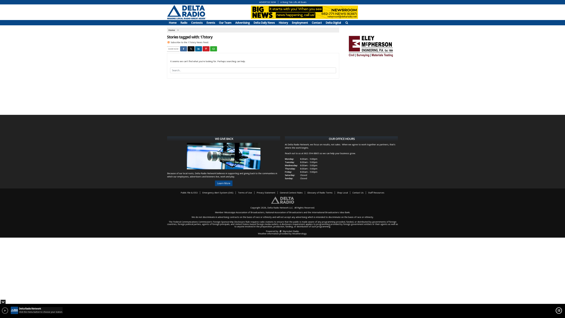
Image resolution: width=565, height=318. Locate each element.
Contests (197, 23)
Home (173, 23)
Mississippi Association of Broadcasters (244, 212)
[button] (347, 23)
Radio (183, 23)
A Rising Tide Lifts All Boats (293, 2)
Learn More (223, 183)
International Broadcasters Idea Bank (331, 212)
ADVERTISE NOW (267, 2)
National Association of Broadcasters (284, 212)
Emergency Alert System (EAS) (217, 192)
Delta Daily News (264, 23)
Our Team (225, 23)
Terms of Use (245, 192)
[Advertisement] (371, 46)
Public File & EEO (189, 192)
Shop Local (342, 192)
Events (210, 23)
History (283, 23)
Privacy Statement (266, 192)
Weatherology (299, 233)
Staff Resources (376, 192)
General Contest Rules (291, 192)
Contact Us (358, 192)
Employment (300, 23)
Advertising (242, 23)
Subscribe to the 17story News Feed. (190, 42)
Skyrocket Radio (290, 231)
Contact (317, 23)
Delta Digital (333, 23)
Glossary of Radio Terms (320, 192)
